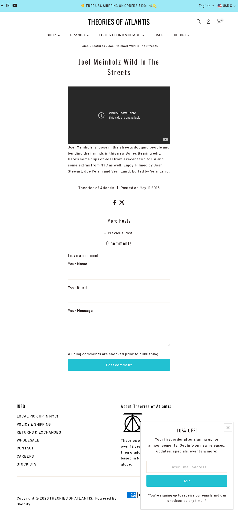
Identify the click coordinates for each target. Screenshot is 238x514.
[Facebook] (2, 5)
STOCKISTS (26, 464)
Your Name (77, 263)
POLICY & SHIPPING (34, 424)
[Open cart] (218, 21)
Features (98, 46)
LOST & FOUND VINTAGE (120, 35)
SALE (159, 35)
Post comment (119, 364)
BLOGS (180, 35)
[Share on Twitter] (122, 203)
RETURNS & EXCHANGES (39, 432)
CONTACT (25, 448)
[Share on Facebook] (115, 203)
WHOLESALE (28, 440)
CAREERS (25, 456)
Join (187, 481)
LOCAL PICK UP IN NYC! (37, 416)
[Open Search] (199, 21)
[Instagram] (8, 5)
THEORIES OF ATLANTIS (119, 21)
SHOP (52, 35)
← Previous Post (118, 233)
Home (84, 46)
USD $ (227, 6)
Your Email (77, 287)
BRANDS (78, 35)
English (205, 6)
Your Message (80, 310)
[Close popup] (228, 427)
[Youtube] (14, 5)
